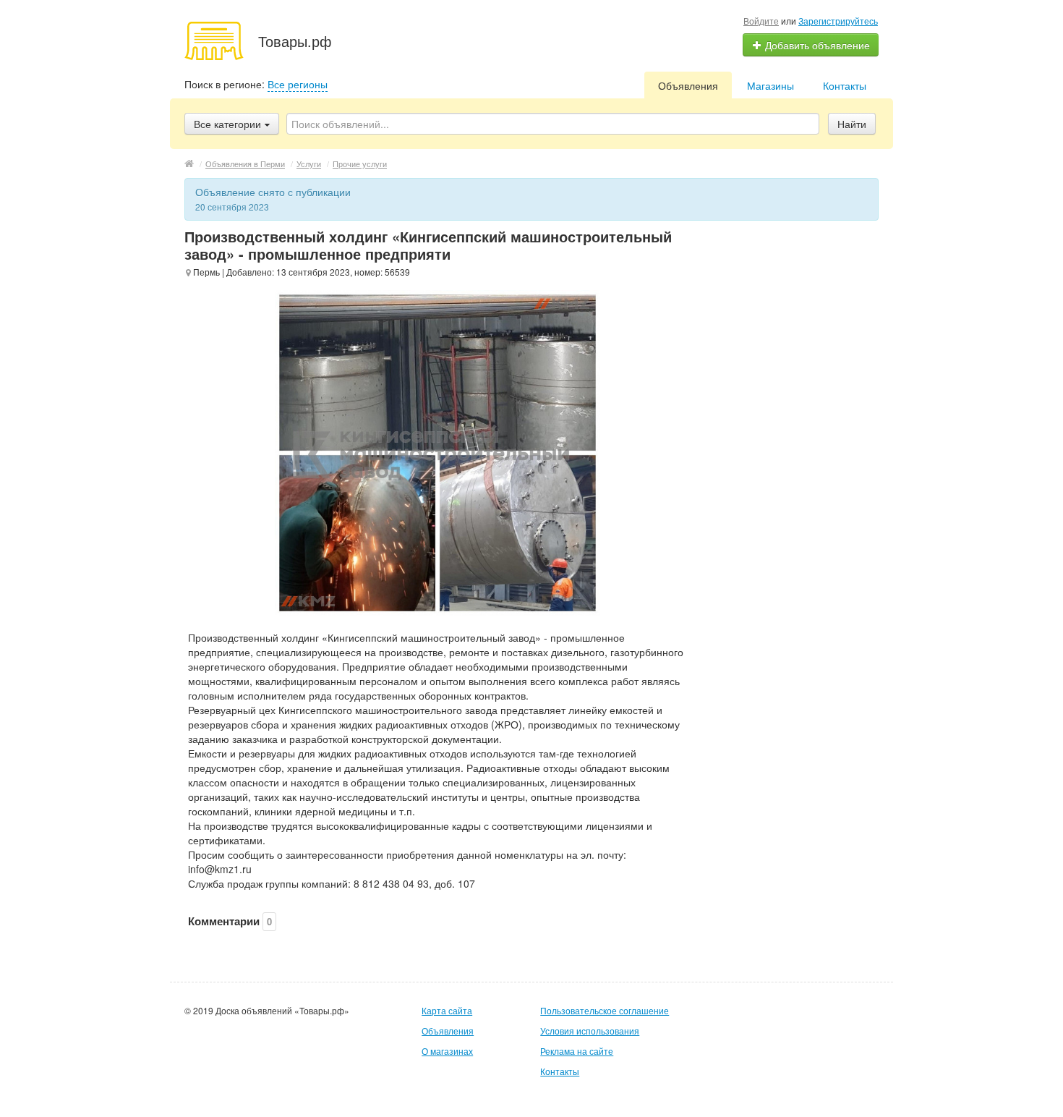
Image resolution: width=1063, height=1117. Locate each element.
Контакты (844, 85)
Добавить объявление (816, 45)
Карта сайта (447, 1010)
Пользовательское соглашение (604, 1010)
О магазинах (447, 1051)
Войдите (761, 20)
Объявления (688, 85)
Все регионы (298, 84)
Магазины (770, 85)
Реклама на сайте (576, 1051)
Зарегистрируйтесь (838, 20)
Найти (851, 123)
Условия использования (589, 1030)
